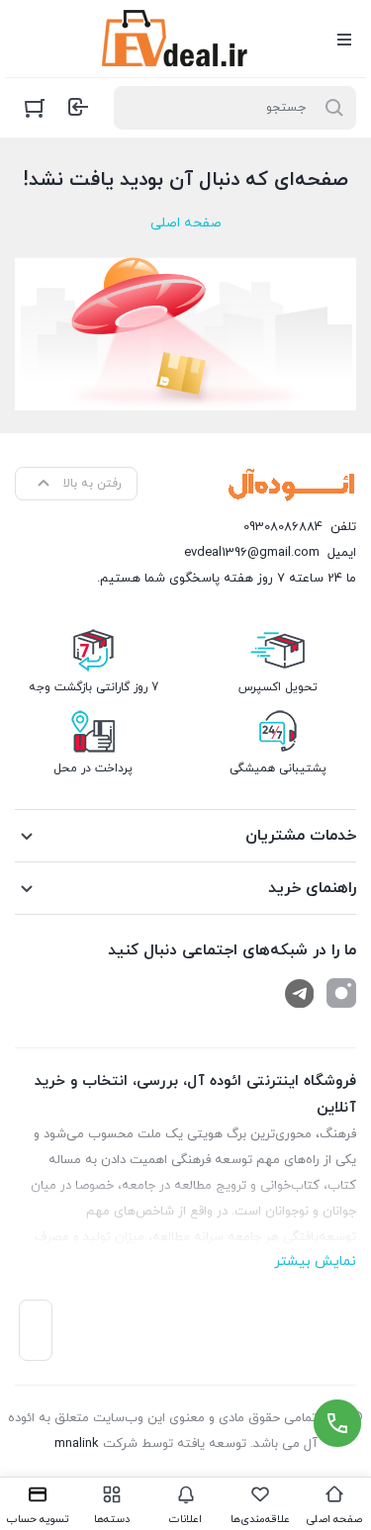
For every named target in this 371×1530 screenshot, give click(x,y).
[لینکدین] (300, 993)
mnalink (76, 1444)
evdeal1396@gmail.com (252, 553)
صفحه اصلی (186, 223)
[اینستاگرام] (341, 993)
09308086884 (283, 527)
